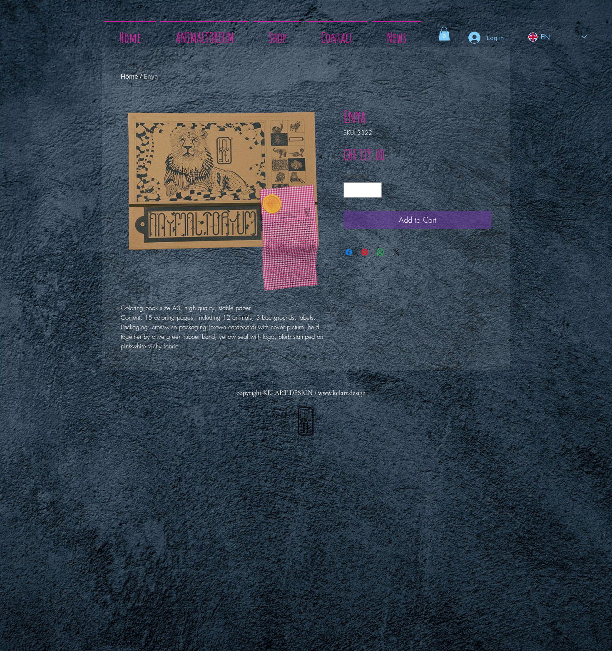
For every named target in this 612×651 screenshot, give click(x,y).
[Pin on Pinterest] (365, 252)
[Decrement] (350, 190)
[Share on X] (396, 252)
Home (129, 76)
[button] (444, 33)
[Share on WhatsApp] (381, 252)
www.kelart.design (342, 393)
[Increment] (375, 190)
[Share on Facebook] (349, 252)
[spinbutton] (362, 190)
